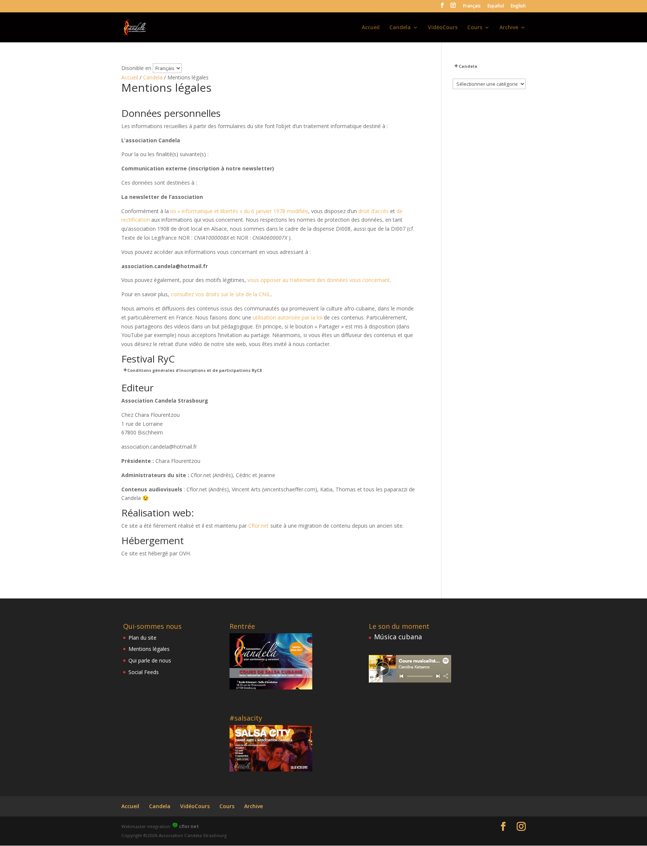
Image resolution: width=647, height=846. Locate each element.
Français (472, 6)
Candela (400, 28)
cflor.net (189, 826)
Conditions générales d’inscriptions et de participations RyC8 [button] (194, 370)
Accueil (371, 28)
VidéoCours (443, 28)
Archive (508, 28)
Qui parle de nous (149, 660)
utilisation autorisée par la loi (287, 317)
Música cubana (398, 636)
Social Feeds (143, 672)
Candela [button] (468, 66)
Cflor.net (258, 525)
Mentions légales (149, 648)
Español (495, 6)
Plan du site (142, 637)
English (518, 6)
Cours (474, 28)
